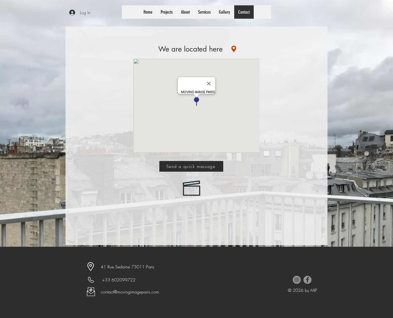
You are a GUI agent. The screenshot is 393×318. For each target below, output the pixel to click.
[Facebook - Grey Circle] (307, 280)
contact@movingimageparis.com (130, 292)
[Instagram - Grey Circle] (297, 280)
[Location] (234, 49)
